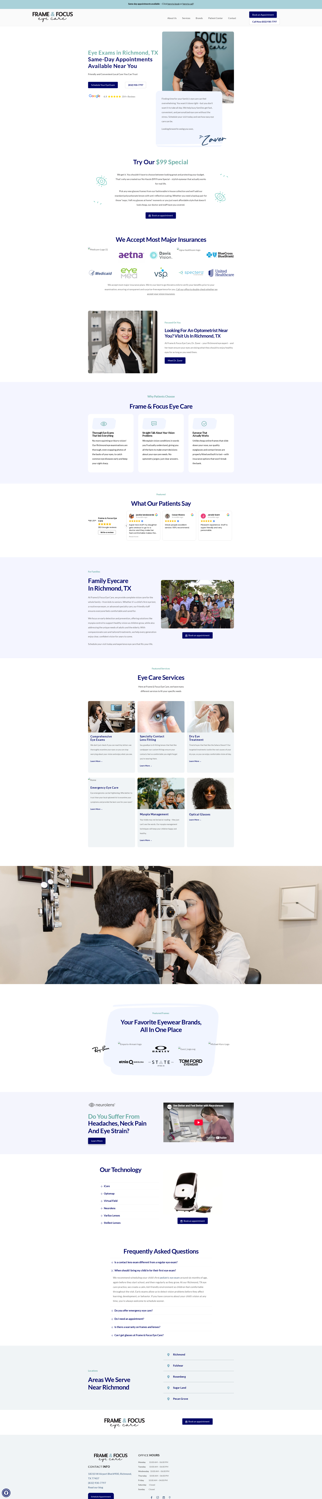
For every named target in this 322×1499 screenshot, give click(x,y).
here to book (173, 3)
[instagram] (157, 1497)
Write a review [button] (107, 532)
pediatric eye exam (170, 1277)
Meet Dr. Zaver (175, 360)
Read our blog (95, 1487)
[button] (232, 526)
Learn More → (96, 761)
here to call (188, 3)
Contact (232, 18)
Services (186, 18)
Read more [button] (133, 537)
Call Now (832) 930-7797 (264, 21)
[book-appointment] (163, 1497)
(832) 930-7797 (135, 85)
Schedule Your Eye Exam (103, 85)
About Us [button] (172, 18)
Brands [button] (199, 18)
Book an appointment (162, 215)
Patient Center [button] (215, 18)
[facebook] (151, 1497)
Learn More (97, 1140)
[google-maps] (169, 1497)
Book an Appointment (263, 14)
